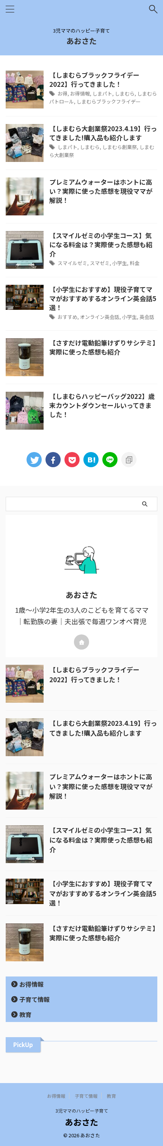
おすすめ (67, 316)
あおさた (81, 40)
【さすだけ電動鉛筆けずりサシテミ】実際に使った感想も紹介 (102, 347)
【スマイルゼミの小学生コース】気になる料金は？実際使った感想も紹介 (100, 244)
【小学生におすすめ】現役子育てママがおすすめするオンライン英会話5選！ (102, 298)
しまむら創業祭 (119, 147)
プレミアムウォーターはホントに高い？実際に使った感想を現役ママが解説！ (100, 191)
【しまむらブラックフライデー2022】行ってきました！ (94, 79)
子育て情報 (34, 999)
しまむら (125, 93)
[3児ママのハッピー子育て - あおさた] (91, 459)
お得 (62, 93)
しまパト (102, 93)
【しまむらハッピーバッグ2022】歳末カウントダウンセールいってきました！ (102, 405)
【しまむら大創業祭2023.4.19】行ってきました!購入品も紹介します (103, 133)
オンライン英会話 (99, 316)
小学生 (119, 263)
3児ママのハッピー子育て (81, 1110)
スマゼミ (100, 263)
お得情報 (80, 93)
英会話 (146, 316)
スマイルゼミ (72, 263)
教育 (25, 1014)
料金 (134, 263)
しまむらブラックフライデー (109, 101)
